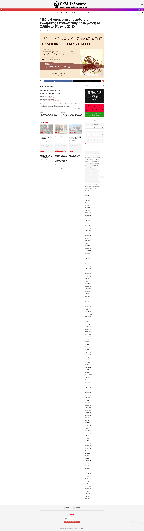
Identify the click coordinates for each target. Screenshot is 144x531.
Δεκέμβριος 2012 (88, 458)
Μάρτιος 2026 (87, 207)
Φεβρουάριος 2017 (88, 385)
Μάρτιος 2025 (87, 227)
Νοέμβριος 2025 (88, 213)
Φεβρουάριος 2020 (88, 326)
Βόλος (99, 153)
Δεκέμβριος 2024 (88, 232)
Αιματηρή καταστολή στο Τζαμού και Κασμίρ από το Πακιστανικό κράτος (75, 155)
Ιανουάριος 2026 (88, 210)
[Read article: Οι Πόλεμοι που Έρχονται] (61, 129)
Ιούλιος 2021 (87, 298)
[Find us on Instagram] (142, 10)
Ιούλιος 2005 (87, 498)
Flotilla (96, 151)
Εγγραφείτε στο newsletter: (69, 516)
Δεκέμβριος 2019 (88, 329)
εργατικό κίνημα (95, 174)
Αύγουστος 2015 (88, 415)
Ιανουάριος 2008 (88, 493)
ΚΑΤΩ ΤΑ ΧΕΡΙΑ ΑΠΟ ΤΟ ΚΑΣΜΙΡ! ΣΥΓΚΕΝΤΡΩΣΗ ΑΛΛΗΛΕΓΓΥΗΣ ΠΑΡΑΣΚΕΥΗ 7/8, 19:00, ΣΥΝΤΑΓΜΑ (46, 155)
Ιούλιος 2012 (87, 461)
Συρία (86, 163)
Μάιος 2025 (87, 223)
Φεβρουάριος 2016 (88, 405)
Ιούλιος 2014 (87, 435)
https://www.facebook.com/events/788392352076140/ (49, 100)
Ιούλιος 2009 (87, 481)
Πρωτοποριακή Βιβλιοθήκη (97, 161)
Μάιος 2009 (87, 483)
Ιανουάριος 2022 (88, 288)
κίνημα (101, 176)
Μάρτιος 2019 (87, 344)
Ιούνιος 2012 (87, 463)
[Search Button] (142, 12)
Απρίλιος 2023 (87, 263)
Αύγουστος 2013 (88, 448)
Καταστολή (100, 157)
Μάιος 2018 (87, 361)
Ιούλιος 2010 (87, 475)
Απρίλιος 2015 (87, 422)
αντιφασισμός (96, 171)
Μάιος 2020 (87, 321)
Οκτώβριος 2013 (88, 445)
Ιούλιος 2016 (87, 397)
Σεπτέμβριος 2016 (88, 394)
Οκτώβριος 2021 (88, 293)
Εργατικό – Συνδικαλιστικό (72, 12)
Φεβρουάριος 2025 (88, 228)
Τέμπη (92, 163)
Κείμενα (42, 132)
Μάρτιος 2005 (87, 499)
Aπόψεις (61, 9)
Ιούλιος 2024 (87, 240)
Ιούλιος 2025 (87, 220)
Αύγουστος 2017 (88, 375)
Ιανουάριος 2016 (88, 407)
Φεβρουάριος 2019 (88, 346)
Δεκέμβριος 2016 (88, 389)
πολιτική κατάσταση (89, 182)
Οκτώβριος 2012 (88, 460)
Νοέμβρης (92, 159)
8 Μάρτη (87, 151)
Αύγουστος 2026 (88, 199)
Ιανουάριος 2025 (88, 230)
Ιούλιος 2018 (87, 357)
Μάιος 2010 (87, 476)
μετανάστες (88, 180)
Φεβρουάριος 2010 (88, 478)
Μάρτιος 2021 (87, 304)
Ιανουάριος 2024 (88, 250)
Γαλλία (87, 155)
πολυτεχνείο (98, 182)
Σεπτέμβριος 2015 (88, 413)
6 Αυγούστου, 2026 (43, 159)
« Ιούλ (86, 143)
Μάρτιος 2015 (87, 423)
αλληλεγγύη (95, 165)
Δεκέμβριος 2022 (88, 270)
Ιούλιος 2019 (87, 337)
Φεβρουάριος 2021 (88, 306)
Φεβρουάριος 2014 (88, 442)
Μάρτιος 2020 (87, 324)
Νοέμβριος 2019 (88, 331)
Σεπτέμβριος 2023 (88, 256)
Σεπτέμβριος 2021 (88, 294)
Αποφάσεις (74, 9)
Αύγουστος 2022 (88, 276)
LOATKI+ (87, 153)
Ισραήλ (94, 157)
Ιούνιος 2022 (87, 280)
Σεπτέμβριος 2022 (88, 275)
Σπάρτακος (87, 9)
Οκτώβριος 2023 (88, 255)
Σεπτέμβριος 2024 (88, 237)
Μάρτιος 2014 (87, 440)
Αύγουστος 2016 (88, 395)
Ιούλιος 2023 (87, 258)
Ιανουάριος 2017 (88, 387)
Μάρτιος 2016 (87, 404)
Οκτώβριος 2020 (88, 313)
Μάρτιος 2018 (87, 364)
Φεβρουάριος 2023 (88, 266)
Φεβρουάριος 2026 (88, 208)
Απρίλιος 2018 (87, 362)
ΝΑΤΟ (86, 159)
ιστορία (96, 176)
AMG (92, 151)
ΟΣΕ (97, 159)
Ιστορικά (84, 12)
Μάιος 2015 (87, 420)
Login (142, 4)
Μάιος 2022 (87, 281)
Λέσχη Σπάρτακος (51, 15)
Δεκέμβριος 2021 (88, 289)
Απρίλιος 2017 (87, 382)
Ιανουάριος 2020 (88, 327)
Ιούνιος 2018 (87, 359)
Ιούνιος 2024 (87, 241)
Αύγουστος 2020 (88, 316)
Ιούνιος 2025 (87, 222)
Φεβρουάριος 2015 (88, 425)
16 (102, 134)
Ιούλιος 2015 (87, 417)
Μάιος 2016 (87, 400)
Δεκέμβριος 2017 (88, 369)
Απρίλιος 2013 (87, 453)
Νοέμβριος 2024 (88, 233)
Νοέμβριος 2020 (88, 311)
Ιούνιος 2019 (87, 339)
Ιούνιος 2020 (87, 319)
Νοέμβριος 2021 (88, 291)
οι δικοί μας (95, 180)
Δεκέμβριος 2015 (88, 408)
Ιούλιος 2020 (87, 318)
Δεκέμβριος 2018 (88, 349)
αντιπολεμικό (88, 171)
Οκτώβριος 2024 (88, 235)
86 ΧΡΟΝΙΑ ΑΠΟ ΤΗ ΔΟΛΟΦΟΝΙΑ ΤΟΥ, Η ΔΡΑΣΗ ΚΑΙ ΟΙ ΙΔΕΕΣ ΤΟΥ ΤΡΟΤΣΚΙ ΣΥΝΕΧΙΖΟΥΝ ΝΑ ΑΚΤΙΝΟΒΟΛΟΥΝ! (46, 137)
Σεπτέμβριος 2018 (88, 354)
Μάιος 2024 (87, 243)
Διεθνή (79, 12)
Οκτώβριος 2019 (88, 332)
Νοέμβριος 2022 (88, 271)
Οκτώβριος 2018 (88, 352)
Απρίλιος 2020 (87, 323)
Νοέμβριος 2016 (88, 390)
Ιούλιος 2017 (87, 377)
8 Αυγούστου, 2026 (73, 140)
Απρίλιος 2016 (87, 402)
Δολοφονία (87, 157)
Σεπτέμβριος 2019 (88, 334)
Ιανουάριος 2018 (88, 367)
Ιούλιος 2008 (87, 490)
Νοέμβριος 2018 (88, 351)
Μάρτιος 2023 (87, 265)
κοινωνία (87, 178)
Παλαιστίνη (88, 161)
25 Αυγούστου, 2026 (58, 136)
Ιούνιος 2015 (87, 418)
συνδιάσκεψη (88, 186)
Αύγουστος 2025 (88, 218)
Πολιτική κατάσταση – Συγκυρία (58, 12)
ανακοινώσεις (88, 167)
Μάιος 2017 (87, 380)
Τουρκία (97, 163)
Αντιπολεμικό (72, 132)
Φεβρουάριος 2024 (88, 248)
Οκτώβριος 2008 (88, 488)
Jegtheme (82, 528)
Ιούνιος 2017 (87, 379)
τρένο (86, 188)
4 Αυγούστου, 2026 (58, 164)
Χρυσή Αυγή (87, 165)
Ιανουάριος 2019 (88, 347)
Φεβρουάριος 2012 (88, 466)
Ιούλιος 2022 (87, 278)
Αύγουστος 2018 (88, 356)
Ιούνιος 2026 (87, 202)
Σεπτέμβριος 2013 (88, 447)
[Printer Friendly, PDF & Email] (76, 108)
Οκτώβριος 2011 (88, 468)
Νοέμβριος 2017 (88, 370)
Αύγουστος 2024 (88, 238)
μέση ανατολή (94, 178)
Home (41, 15)
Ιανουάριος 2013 (88, 456)
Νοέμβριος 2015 (88, 410)
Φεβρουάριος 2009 (88, 485)
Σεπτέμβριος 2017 (88, 374)
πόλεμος (94, 184)
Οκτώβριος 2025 (88, 215)
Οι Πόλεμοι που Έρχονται (60, 135)
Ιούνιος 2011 (87, 470)
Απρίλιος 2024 (87, 245)
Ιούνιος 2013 (87, 450)
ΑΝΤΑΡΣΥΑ (93, 153)
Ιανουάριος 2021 (88, 308)
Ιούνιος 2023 (87, 260)
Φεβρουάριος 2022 (88, 286)
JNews (64, 528)
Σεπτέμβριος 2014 (88, 433)
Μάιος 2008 (87, 491)
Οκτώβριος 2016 (88, 392)
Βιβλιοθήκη (80, 9)
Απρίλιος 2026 (87, 205)
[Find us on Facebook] (139, 10)
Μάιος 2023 (87, 261)
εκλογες (87, 174)
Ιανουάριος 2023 (88, 268)
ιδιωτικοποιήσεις (88, 176)
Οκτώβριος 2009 (88, 480)
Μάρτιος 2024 (87, 246)
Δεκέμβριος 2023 (88, 251)
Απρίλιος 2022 (87, 283)
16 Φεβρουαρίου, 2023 (44, 30)
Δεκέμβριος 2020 (88, 309)
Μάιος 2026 (87, 203)
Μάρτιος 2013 (87, 455)
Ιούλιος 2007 (87, 496)
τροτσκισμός (93, 188)
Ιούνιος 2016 (87, 399)
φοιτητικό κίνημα (89, 190)
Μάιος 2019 (87, 341)
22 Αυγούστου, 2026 (43, 141)
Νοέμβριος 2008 (88, 486)
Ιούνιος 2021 (87, 299)
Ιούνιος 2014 (87, 437)
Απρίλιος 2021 (87, 303)
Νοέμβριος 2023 (88, 253)
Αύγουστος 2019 (88, 336)
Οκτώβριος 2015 (88, 412)
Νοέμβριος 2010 (88, 473)
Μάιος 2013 (87, 451)
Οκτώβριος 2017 (88, 372)
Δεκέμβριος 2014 (88, 428)
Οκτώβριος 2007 (88, 494)
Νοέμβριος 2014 (88, 430)
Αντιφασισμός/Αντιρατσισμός (61, 151)
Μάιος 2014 (87, 438)
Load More (61, 168)
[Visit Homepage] (71, 4)
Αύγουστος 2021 (88, 296)
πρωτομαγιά (88, 184)
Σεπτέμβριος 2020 (88, 314)
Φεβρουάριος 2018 (88, 366)
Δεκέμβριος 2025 (88, 212)
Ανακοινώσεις (55, 9)
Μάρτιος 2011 (87, 471)
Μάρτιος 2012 (87, 465)
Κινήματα (89, 12)
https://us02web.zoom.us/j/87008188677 (47, 97)
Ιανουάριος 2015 (88, 427)
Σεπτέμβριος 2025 (88, 217)
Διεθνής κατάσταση (95, 155)
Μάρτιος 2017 (87, 384)
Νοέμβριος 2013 (88, 443)
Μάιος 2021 (87, 301)
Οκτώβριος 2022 (88, 273)
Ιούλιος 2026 (87, 200)
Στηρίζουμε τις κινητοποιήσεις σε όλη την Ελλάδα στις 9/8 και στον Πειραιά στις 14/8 (75, 136)
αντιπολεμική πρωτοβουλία (90, 169)
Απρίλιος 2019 (87, 342)
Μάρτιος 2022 (87, 284)
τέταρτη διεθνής (96, 186)
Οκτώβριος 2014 (88, 432)
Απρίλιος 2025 (87, 225)
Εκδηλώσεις (67, 9)
